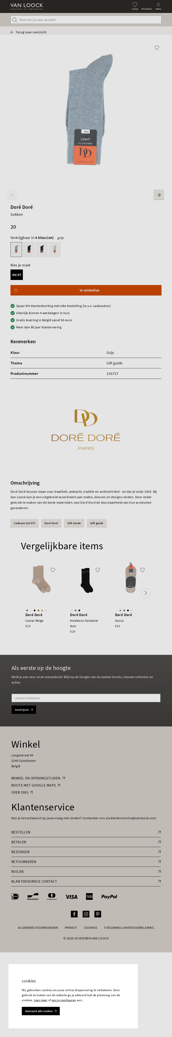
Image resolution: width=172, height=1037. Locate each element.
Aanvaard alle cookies (39, 1011)
